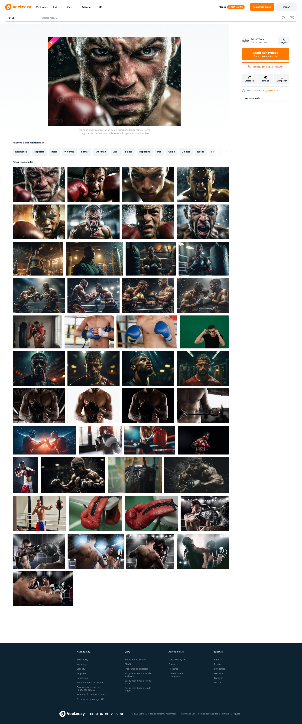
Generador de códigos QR (90, 699)
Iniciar (286, 6)
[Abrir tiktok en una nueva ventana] (111, 713)
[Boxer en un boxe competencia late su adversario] (205, 513)
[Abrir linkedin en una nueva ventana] (101, 713)
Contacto (173, 664)
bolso (54, 151)
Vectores (41, 7)
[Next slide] (224, 152)
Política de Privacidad (208, 713)
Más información (252, 98)
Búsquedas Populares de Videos (138, 689)
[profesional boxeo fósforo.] (73, 475)
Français (218, 677)
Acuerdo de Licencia (135, 659)
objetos (186, 151)
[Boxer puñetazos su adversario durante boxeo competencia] (43, 588)
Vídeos (70, 7)
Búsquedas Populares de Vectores (138, 675)
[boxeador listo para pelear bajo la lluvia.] (25, 475)
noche (200, 151)
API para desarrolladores (90, 682)
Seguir (284, 42)
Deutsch (218, 673)
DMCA (128, 664)
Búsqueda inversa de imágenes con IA (88, 688)
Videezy (81, 668)
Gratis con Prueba (265, 54)
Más (101, 7)
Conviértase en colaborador (176, 675)
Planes (222, 6)
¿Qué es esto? (272, 90)
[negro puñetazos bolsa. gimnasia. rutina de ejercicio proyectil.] (135, 475)
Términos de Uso (187, 713)
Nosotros (173, 668)
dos (159, 151)
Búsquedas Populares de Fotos (138, 682)
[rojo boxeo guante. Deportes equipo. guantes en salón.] (95, 513)
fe (212, 151)
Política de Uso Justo (230, 713)
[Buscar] (283, 18)
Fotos (56, 7)
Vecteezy (81, 664)
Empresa (81, 673)
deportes (39, 151)
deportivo (144, 151)
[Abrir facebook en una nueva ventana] (91, 713)
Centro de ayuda (177, 659)
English (218, 659)
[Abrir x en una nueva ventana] (116, 713)
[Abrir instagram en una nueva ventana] (96, 713)
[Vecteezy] (18, 7)
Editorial (86, 7)
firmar (84, 151)
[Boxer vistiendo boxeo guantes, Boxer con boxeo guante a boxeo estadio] (89, 331)
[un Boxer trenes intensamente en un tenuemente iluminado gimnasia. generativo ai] (39, 368)
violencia (69, 151)
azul (115, 151)
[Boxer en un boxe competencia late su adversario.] (96, 551)
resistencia (21, 151)
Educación (82, 677)
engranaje (100, 151)
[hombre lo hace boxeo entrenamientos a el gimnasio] (100, 440)
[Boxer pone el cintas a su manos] (39, 405)
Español (218, 664)
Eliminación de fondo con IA (92, 694)
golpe (171, 151)
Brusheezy (82, 659)
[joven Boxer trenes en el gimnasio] (39, 513)
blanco (128, 151)
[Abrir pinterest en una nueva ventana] (106, 713)
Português (219, 668)
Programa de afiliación (137, 668)
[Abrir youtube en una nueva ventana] (121, 713)
